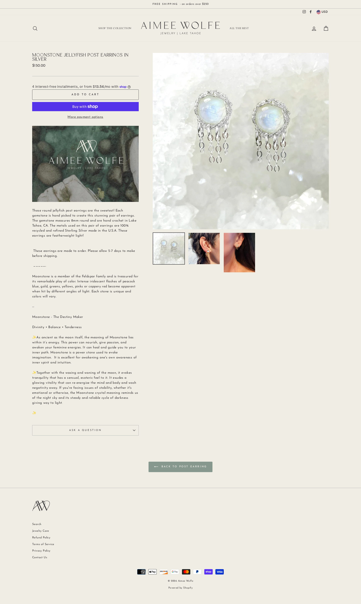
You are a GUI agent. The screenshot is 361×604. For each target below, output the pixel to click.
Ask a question (85, 430)
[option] (180, 4)
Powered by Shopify (180, 588)
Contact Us (39, 557)
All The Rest (239, 28)
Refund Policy (41, 537)
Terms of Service (43, 544)
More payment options (85, 117)
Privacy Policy (41, 550)
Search (36, 524)
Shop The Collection (114, 28)
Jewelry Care (40, 531)
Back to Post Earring (183, 467)
